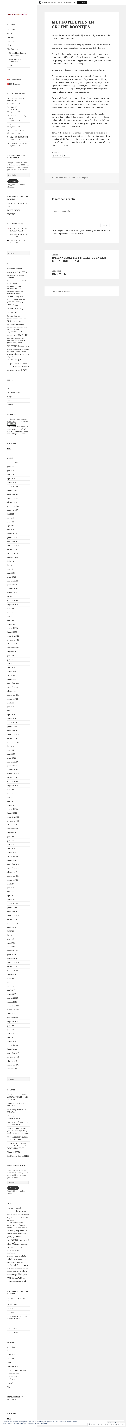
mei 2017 (10, 892)
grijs (21, 302)
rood (27, 346)
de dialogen (12, 283)
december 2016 (13, 911)
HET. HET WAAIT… (17, 228)
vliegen (9, 357)
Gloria (9, 33)
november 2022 (13, 640)
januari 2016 (12, 955)
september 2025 (13, 506)
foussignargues (15, 296)
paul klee (17, 340)
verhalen (27, 354)
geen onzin (11, 302)
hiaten (17, 305)
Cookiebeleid (43, 1423)
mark (18, 327)
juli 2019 (10, 789)
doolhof (17, 291)
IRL (11, 312)
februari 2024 (12, 581)
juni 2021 (10, 707)
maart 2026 (11, 482)
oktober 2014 (12, 1014)
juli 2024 (10, 561)
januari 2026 (12, 490)
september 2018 (13, 829)
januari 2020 (12, 766)
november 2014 (13, 1010)
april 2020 (11, 754)
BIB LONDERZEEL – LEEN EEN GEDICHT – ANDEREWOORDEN (17, 1145)
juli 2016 (10, 931)
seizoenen (26, 349)
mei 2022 (10, 663)
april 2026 (11, 479)
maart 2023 (11, 624)
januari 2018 (12, 860)
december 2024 (13, 541)
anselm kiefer (11, 272)
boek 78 (15, 275)
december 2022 (13, 636)
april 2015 (11, 990)
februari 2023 (12, 628)
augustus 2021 (12, 699)
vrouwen (17, 363)
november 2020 (13, 734)
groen (10, 305)
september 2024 (13, 553)
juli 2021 (10, 703)
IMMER (21, 1148)
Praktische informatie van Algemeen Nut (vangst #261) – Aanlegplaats (18, 1130)
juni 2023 (10, 612)
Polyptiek (10, 37)
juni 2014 (10, 1029)
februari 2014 (12, 1045)
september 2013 (13, 1065)
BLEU (9, 124)
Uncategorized (83, 178)
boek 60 (10, 275)
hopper (22, 309)
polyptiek (13, 346)
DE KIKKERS (24, 1133)
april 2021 (11, 715)
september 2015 (13, 970)
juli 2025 (10, 514)
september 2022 (13, 648)
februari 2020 (12, 762)
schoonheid (19, 349)
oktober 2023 (12, 597)
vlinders (14, 357)
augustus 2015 (12, 974)
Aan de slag (82, 2)
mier (18, 329)
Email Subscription (16, 1166)
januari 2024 (12, 585)
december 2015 (13, 959)
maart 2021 (11, 719)
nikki (25, 335)
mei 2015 (10, 986)
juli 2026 (10, 467)
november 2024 (13, 545)
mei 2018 (10, 844)
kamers (10, 316)
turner (9, 354)
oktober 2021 (12, 691)
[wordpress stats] (9, 1418)
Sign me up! (13, 1188)
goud (18, 302)
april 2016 (11, 943)
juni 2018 (10, 841)
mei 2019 (10, 797)
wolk (21, 367)
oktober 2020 (12, 738)
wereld (25, 363)
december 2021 (13, 683)
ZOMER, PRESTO (13, 210)
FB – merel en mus (14, 393)
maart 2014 (11, 1041)
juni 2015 (10, 982)
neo (19, 334)
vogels (10, 363)
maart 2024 (11, 577)
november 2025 (13, 498)
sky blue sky (11, 351)
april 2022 (11, 667)
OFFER (17, 1152)
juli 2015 (10, 978)
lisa (17, 322)
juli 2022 (10, 656)
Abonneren (13, 181)
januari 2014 (12, 1049)
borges (16, 278)
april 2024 (11, 573)
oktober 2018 (12, 825)
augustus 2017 (12, 880)
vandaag (15, 354)
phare (22, 340)
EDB (9, 385)
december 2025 (13, 494)
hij (19, 309)
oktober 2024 (12, 549)
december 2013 (13, 1053)
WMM (18, 367)
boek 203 (21, 275)
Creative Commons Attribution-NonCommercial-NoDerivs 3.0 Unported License (17, 431)
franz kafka (10, 299)
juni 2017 (10, 888)
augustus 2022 (12, 652)
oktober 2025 (12, 502)
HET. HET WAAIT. (16, 231)
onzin (13, 338)
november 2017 (13, 868)
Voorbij (11, 66)
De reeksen (11, 29)
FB (8, 389)
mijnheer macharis (15, 331)
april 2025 (11, 526)
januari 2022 (12, 679)
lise (20, 322)
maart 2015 (11, 994)
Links (9, 45)
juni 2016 (10, 935)
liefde (14, 322)
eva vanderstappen (13, 293)
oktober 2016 (12, 919)
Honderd (10, 41)
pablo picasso (10, 340)
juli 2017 (10, 884)
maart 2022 (11, 671)
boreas (10, 277)
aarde (13, 269)
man (22, 324)
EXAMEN (10, 1312)
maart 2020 (11, 758)
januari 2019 (12, 813)
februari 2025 (12, 534)
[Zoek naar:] (18, 253)
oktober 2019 (12, 778)
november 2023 (13, 593)
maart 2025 (11, 530)
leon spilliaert (22, 318)
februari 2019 (12, 809)
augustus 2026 (12, 463)
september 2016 (13, 923)
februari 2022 (12, 675)
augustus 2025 (12, 510)
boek (26, 272)
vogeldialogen (14, 359)
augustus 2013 (12, 1069)
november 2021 (13, 687)
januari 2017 (12, 907)
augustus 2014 (12, 1022)
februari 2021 (12, 722)
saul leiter (13, 349)
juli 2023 (10, 608)
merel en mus (12, 329)
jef (15, 312)
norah (8, 338)
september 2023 (13, 600)
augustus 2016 (12, 927)
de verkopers (12, 289)
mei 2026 (10, 475)
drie (21, 291)
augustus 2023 (12, 604)
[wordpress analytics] (9, 448)
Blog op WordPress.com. (61, 291)
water (21, 363)
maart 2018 (11, 852)
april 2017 (11, 896)
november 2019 (13, 774)
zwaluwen (17, 370)
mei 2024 (10, 569)
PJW (20, 343)
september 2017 (13, 876)
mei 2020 (10, 750)
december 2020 (13, 730)
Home (9, 400)
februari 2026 (12, 486)
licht (9, 321)
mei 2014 (10, 1033)
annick (19, 268)
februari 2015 (12, 998)
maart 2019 (11, 805)
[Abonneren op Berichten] (8, 79)
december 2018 (13, 817)
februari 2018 (12, 856)
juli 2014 (10, 1025)
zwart (24, 369)
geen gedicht (21, 299)
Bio (8, 69)
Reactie (105, 225)
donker (20, 288)
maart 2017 (11, 900)
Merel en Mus (12, 49)
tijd (27, 351)
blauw (21, 272)
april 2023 (11, 620)
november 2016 (13, 915)
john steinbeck (21, 313)
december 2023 (13, 589)
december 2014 (13, 1006)
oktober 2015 (12, 966)
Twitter (10, 404)
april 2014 (11, 1037)
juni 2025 (10, 518)
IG (8, 312)
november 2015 (13, 962)
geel (16, 299)
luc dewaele (11, 324)
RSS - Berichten (15, 79)
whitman (9, 367)
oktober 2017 (12, 872)
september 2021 (13, 695)
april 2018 (11, 848)
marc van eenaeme (12, 327)
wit (14, 366)
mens (25, 327)
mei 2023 (10, 616)
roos (8, 349)
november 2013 (13, 1057)
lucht (18, 324)
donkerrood (10, 291)
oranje (17, 338)
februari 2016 (12, 951)
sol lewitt (18, 351)
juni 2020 (10, 746)
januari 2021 (12, 726)
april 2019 (11, 801)
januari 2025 (12, 538)
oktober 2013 (12, 1061)
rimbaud (21, 346)
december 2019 (13, 770)
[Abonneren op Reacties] (8, 84)
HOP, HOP (11, 214)
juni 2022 (10, 660)
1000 (9, 269)
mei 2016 (10, 939)
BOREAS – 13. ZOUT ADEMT (17, 137)
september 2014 (13, 1018)
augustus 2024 (12, 557)
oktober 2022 (12, 644)
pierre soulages (13, 343)
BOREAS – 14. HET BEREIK (17, 131)
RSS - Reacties (14, 84)
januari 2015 (12, 1002)
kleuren (16, 316)
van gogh (21, 354)
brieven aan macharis (14, 281)
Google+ (10, 397)
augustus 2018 (12, 833)
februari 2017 (12, 903)
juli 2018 (10, 837)
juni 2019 (10, 793)
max (21, 327)
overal (21, 338)
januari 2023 (12, 632)
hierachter (12, 308)
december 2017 (13, 864)
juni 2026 (10, 471)
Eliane (12, 234)
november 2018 (13, 821)
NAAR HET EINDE (12, 335)
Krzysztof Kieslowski (12, 318)
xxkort (26, 367)
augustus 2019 (12, 785)
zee (8, 370)
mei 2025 (10, 522)
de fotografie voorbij (15, 286)
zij (10, 370)
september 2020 (13, 742)
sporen (24, 351)
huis (27, 309)
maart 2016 (11, 947)
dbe (24, 280)
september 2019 (13, 781)
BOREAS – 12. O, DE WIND (17, 143)
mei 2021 (10, 711)
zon (12, 370)
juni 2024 (10, 565)
